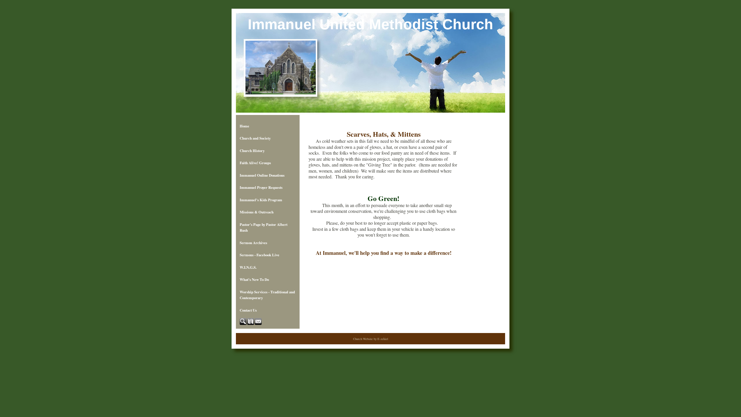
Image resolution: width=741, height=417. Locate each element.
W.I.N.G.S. (248, 267)
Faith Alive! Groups (255, 162)
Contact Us (248, 310)
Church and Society (255, 138)
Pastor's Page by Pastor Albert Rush (263, 227)
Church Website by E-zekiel (370, 339)
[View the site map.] (251, 323)
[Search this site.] (243, 323)
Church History (252, 150)
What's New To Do (254, 279)
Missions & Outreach (257, 212)
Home (244, 126)
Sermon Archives (253, 242)
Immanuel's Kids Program (261, 199)
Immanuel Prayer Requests (261, 187)
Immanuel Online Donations (262, 175)
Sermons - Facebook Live (259, 254)
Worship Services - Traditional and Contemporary (267, 294)
